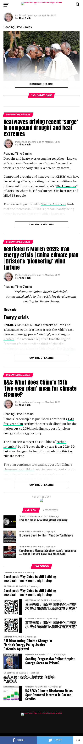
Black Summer (66, 186)
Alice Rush (24, 18)
